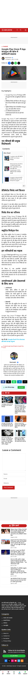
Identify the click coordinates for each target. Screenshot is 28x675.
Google (5, 346)
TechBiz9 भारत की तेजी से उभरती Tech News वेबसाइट (16, 158)
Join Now (21, 387)
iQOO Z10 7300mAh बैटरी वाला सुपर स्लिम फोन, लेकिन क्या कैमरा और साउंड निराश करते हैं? (20, 439)
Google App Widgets (12, 346)
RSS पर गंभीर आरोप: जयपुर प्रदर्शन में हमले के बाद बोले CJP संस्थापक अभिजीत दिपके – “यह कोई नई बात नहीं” (19, 562)
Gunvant (9, 57)
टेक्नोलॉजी (5, 46)
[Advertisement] (14, 14)
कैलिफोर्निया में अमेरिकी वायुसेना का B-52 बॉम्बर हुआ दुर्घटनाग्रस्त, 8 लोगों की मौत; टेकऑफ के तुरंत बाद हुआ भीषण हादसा (19, 571)
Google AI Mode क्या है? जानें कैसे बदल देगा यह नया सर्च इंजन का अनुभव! (16, 179)
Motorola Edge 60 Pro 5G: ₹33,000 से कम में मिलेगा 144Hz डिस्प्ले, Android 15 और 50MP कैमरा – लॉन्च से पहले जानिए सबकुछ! (7, 441)
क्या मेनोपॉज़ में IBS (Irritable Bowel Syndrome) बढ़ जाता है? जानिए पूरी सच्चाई (18, 580)
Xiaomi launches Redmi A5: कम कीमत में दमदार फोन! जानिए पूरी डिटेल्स (20, 425)
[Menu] (25, 30)
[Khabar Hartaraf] (6, 30)
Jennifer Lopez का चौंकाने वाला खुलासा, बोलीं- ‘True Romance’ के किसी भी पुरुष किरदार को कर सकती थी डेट (18, 553)
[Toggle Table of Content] (23, 186)
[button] (20, 30)
